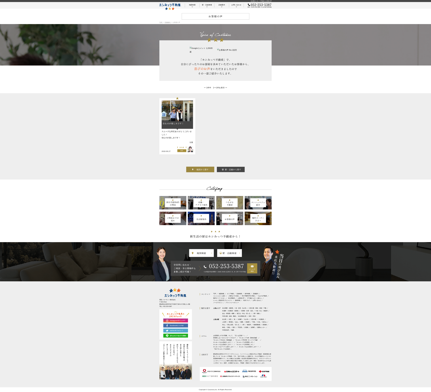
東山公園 (230, 324)
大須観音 (261, 319)
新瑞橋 (265, 324)
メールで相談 (252, 270)
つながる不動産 (262, 296)
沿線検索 (239, 293)
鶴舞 (241, 322)
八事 (243, 324)
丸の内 (246, 319)
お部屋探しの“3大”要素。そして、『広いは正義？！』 (229, 335)
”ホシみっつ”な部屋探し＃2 (244, 342)
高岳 (228, 327)
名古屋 (224, 319)
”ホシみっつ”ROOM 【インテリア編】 (247, 340)
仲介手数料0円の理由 (248, 296)
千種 (253, 322)
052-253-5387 (226, 266)
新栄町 (248, 322)
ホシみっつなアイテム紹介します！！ (224, 347)
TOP (214, 293)
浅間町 (253, 327)
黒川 (234, 327)
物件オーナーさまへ (219, 298)
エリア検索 (230, 293)
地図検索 (192, 5)
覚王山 (264, 322)
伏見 (230, 319)
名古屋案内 (231, 298)
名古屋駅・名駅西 (227, 308)
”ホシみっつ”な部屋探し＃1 (244, 344)
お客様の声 (241, 298)
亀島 (232, 330)
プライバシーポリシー (232, 302)
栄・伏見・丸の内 (240, 308)
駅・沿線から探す (233, 170)
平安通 (240, 327)
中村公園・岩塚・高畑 (229, 316)
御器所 (249, 324)
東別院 (231, 322)
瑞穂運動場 (256, 324)
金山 (236, 322)
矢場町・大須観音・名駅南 (230, 311)
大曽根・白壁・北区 (247, 311)
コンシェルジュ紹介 (219, 296)
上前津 (224, 322)
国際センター (261, 327)
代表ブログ (246, 300)
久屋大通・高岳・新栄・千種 (257, 308)
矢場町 (240, 319)
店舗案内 (221, 5)
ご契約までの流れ (233, 296)
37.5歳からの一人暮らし (254, 298)
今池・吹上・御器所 (261, 311)
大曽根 (246, 327)
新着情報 (237, 300)
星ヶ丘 (237, 324)
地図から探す (202, 170)
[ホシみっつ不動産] (170, 7)
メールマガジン (218, 302)
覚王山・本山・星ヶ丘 (243, 313)
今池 (258, 322)
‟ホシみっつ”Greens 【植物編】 (222, 340)
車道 (223, 327)
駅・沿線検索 (207, 5)
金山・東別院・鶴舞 (228, 313)
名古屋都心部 (242, 316)
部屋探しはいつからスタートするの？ (224, 338)
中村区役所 (225, 330)
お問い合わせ (236, 5)
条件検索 (247, 293)
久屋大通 (253, 319)
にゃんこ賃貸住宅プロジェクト (222, 300)
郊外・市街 (252, 316)
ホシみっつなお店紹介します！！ (223, 342)
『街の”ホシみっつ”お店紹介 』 (222, 349)
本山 (223, 324)
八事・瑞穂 (256, 313)
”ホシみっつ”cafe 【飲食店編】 (248, 338)
